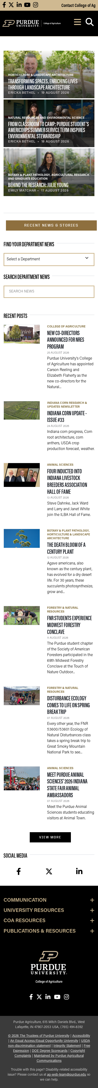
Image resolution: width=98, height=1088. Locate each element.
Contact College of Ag (78, 5)
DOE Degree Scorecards (50, 1051)
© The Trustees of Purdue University (38, 1036)
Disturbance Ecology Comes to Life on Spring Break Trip (68, 704)
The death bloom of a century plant (66, 548)
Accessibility (81, 1036)
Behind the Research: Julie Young (38, 184)
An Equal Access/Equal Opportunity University (44, 1041)
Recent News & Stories (51, 225)
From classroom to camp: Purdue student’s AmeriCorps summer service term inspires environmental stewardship (48, 129)
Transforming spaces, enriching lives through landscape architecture (43, 83)
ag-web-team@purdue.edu (66, 1075)
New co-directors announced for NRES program (65, 339)
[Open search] (89, 23)
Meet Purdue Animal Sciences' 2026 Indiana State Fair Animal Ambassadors (67, 784)
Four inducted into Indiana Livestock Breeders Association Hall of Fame (67, 481)
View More (50, 837)
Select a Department (23, 259)
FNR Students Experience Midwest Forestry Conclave (69, 624)
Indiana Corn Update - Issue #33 (67, 416)
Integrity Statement (67, 1046)
